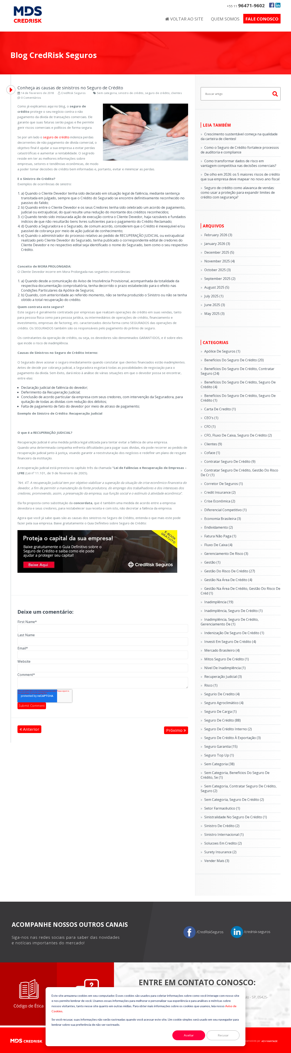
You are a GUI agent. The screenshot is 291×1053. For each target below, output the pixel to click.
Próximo (175, 730)
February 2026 (218, 235)
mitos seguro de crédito (226, 659)
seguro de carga (220, 711)
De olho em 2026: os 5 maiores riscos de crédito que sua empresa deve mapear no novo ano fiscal (240, 176)
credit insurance (220, 492)
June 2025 (214, 304)
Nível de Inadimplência (225, 667)
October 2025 (217, 270)
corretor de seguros (223, 483)
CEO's (211, 417)
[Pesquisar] (275, 93)
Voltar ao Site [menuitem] (186, 19)
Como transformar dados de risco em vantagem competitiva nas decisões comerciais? (238, 163)
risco (211, 685)
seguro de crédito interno (228, 729)
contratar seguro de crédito (229, 461)
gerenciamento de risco (226, 553)
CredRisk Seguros (73, 93)
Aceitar (189, 1035)
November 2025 (219, 261)
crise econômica (219, 501)
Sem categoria (107, 93)
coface (212, 452)
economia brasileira (222, 518)
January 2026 (217, 243)
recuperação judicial (223, 676)
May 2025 (214, 313)
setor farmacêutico (222, 808)
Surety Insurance (220, 852)
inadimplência (218, 602)
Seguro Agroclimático (223, 702)
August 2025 (216, 287)
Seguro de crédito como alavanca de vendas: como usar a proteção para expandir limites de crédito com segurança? (238, 192)
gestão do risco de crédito (229, 571)
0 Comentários (31, 98)
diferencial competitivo (225, 510)
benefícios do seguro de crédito (234, 360)
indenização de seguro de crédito (234, 633)
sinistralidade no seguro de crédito (235, 817)
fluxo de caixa (218, 544)
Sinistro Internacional (224, 834)
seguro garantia (221, 746)
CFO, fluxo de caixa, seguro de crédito (238, 435)
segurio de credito (222, 694)
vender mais (216, 860)
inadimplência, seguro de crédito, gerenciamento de (230, 621)
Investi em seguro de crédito (230, 641)
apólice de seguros (222, 351)
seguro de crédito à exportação (232, 737)
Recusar (223, 1035)
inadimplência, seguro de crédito (233, 610)
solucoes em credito (223, 843)
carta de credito (220, 409)
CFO (210, 426)
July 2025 (213, 296)
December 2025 (219, 252)
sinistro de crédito (131, 93)
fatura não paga (220, 536)
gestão (212, 562)
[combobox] (241, 93)
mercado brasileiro (222, 650)
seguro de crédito (157, 93)
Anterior (30, 729)
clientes (176, 93)
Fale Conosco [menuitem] (261, 19)
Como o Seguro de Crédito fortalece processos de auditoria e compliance (240, 150)
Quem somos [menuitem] (225, 19)
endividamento (218, 527)
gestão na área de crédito (228, 579)
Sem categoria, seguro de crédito (234, 799)
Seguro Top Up (219, 755)
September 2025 (219, 278)
